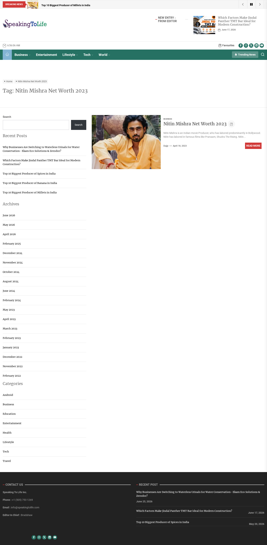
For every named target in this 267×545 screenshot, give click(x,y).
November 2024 (13, 262)
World (103, 55)
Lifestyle (68, 55)
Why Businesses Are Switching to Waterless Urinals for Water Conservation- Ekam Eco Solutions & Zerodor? (41, 149)
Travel (7, 461)
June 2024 (9, 290)
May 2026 (9, 224)
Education (9, 413)
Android (8, 395)
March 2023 (10, 328)
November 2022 (13, 366)
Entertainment (46, 55)
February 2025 (12, 243)
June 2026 (9, 215)
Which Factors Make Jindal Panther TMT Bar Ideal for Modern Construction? (237, 21)
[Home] (7, 55)
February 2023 (12, 338)
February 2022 (12, 375)
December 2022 (12, 356)
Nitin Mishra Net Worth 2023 (195, 124)
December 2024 (12, 253)
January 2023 (11, 347)
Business (21, 55)
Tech (86, 55)
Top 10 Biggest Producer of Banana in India (30, 183)
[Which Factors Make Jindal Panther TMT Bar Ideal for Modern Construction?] (204, 25)
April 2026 (9, 234)
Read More (253, 145)
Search (7, 116)
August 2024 (11, 281)
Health (7, 432)
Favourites (228, 45)
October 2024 (11, 272)
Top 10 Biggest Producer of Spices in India (29, 173)
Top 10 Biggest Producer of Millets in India (30, 192)
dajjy (165, 146)
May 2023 (9, 309)
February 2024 (12, 300)
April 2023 (9, 319)
